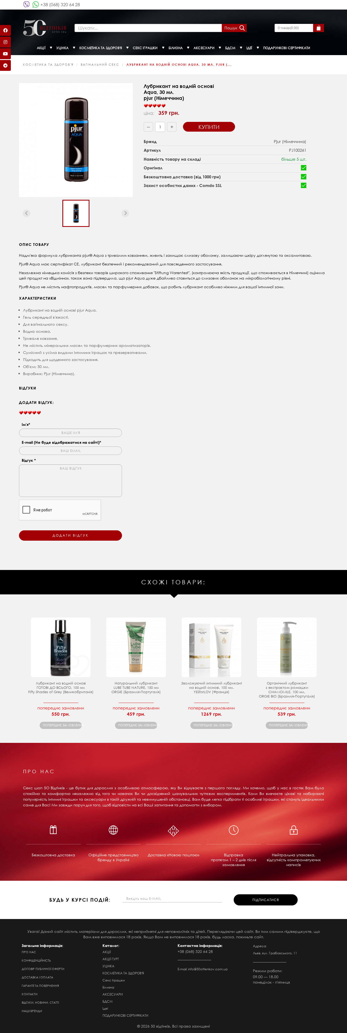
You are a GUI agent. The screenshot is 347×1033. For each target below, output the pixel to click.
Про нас (29, 952)
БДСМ (107, 1001)
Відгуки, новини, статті (40, 1002)
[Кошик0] (318, 28)
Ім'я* (26, 424)
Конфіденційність (36, 960)
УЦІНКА (108, 966)
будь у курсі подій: (80, 900)
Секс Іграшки (113, 980)
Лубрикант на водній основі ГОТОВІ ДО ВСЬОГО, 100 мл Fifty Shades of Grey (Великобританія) (61, 687)
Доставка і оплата (37, 977)
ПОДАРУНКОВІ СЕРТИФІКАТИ (125, 1015)
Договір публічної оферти (43, 969)
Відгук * (29, 460)
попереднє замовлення (62, 725)
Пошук (230, 27)
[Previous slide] (26, 213)
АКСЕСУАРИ (112, 994)
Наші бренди (32, 1011)
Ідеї (105, 1008)
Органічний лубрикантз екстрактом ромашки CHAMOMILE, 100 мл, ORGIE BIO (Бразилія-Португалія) (287, 690)
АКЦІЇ (106, 952)
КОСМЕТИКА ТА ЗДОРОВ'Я (48, 64)
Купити (209, 127)
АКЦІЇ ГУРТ (110, 959)
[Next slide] (125, 213)
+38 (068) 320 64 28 (60, 4)
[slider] (154, 106)
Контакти (29, 994)
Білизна (108, 987)
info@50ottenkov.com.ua (207, 969)
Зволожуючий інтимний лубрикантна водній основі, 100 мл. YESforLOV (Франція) (211, 687)
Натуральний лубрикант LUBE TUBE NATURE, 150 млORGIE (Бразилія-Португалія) (136, 687)
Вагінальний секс (100, 64)
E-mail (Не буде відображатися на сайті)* (61, 442)
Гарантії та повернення (40, 986)
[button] (75, 213)
